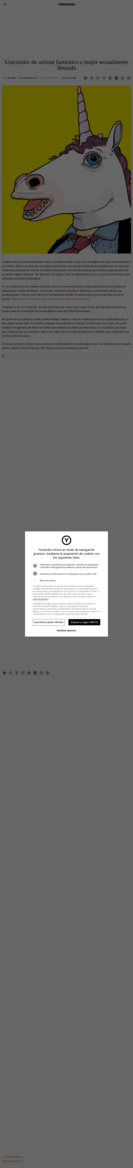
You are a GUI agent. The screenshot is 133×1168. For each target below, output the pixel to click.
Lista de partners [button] (40, 599)
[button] (66, 580)
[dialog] (66, 584)
